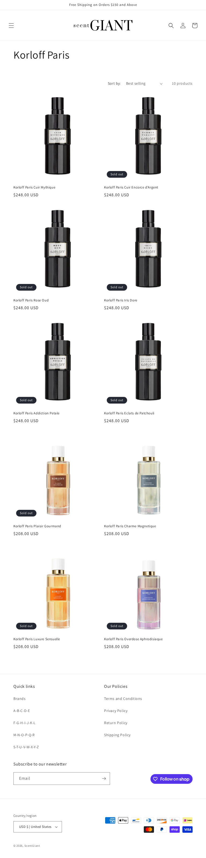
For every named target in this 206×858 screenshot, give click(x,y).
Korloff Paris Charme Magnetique (130, 526)
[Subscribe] (104, 778)
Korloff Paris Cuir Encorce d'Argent (131, 187)
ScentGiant (32, 846)
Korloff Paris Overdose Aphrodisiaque (133, 639)
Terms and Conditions (123, 698)
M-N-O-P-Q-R (24, 734)
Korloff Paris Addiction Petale (36, 413)
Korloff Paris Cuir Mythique (34, 187)
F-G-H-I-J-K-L (24, 722)
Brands (19, 698)
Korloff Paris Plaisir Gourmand (37, 526)
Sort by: (114, 83)
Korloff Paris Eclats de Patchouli (129, 413)
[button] (11, 25)
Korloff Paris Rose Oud (31, 300)
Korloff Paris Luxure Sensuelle (36, 639)
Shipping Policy (117, 734)
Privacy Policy (115, 710)
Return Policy (115, 722)
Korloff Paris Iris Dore (120, 300)
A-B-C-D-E (21, 710)
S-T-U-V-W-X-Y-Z (26, 747)
